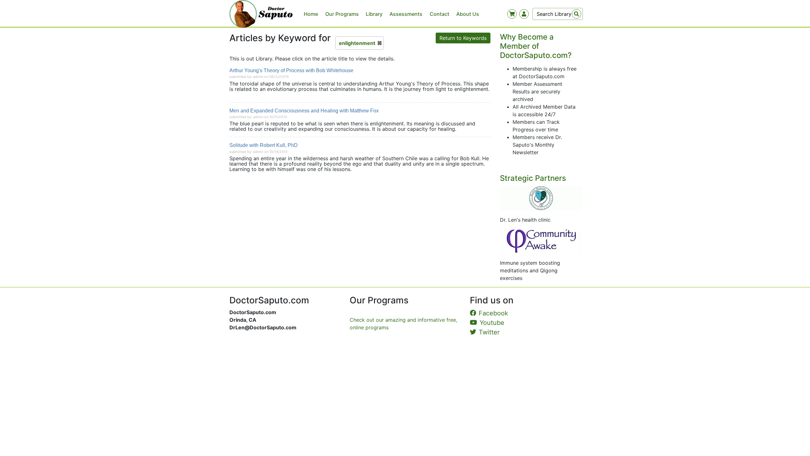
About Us (467, 14)
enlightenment (357, 43)
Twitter (489, 332)
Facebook (493, 313)
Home (311, 14)
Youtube (492, 322)
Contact (439, 14)
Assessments (405, 14)
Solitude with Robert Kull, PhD (263, 145)
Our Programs (342, 14)
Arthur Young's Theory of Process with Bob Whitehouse (291, 70)
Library (374, 14)
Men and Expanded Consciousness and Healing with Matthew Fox (304, 110)
